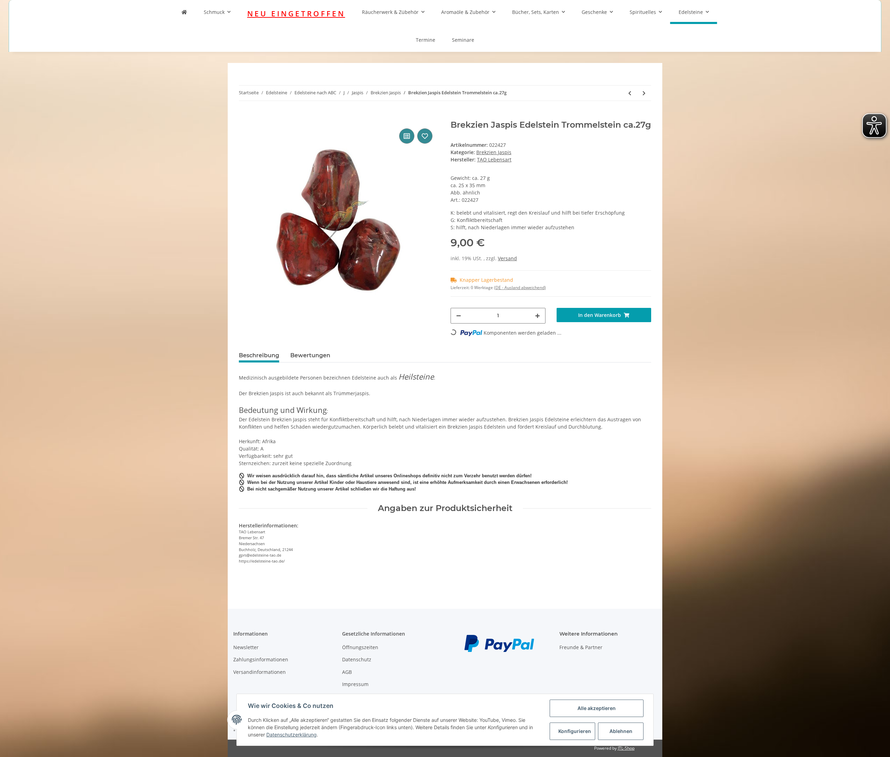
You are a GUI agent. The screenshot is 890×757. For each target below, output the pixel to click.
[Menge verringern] (458, 315)
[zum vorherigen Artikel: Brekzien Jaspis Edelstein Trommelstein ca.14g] (630, 93)
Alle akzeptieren (596, 708)
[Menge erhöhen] (537, 315)
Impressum (355, 684)
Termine (425, 40)
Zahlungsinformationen (260, 659)
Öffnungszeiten (360, 647)
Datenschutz (356, 659)
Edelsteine (691, 12)
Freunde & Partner (580, 647)
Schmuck (214, 12)
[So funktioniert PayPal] (499, 642)
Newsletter (246, 647)
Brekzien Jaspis (493, 152)
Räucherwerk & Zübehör (390, 12)
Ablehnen (620, 731)
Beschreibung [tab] (259, 355)
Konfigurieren (574, 731)
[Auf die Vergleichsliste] (406, 136)
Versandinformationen (259, 672)
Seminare (463, 40)
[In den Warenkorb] (244, 116)
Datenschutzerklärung (291, 735)
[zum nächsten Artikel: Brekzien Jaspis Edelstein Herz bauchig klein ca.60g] (644, 93)
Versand (507, 258)
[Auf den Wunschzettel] (424, 136)
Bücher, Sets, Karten (535, 12)
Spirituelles (643, 12)
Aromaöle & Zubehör (465, 12)
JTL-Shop (626, 748)
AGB (347, 672)
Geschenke (594, 12)
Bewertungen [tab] (310, 355)
